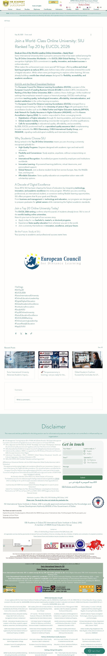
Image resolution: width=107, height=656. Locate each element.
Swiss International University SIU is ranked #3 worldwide (28, 578)
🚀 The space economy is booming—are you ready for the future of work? (52, 373)
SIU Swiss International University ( (13, 606)
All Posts (7, 21)
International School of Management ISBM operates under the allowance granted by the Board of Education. (66, 609)
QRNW (57, 479)
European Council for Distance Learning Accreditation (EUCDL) (23, 470)
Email (65, 457)
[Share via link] (31, 333)
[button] (18, 9)
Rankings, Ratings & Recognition (53, 650)
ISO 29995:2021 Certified (17, 459)
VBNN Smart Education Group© (53, 598)
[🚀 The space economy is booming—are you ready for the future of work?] (53, 359)
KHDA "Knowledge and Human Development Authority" (44, 445)
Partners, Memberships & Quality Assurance (53, 637)
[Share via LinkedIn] (26, 333)
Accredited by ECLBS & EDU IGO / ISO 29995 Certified (84, 3)
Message (66, 466)
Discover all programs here (11, 517)
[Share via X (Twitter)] (21, 333)
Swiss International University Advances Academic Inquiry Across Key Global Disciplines (18, 373)
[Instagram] (61, 5)
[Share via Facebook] (16, 333)
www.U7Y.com (28, 491)
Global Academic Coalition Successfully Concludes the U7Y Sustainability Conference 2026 (87, 373)
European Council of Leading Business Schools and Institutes (42, 449)
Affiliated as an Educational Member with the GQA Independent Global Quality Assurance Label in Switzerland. (31, 463)
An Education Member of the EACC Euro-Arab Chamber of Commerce (32, 476)
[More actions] (91, 34)
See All (100, 347)
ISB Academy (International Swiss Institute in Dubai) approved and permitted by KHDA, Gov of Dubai (40, 609)
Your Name (66, 448)
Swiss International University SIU (52, 566)
